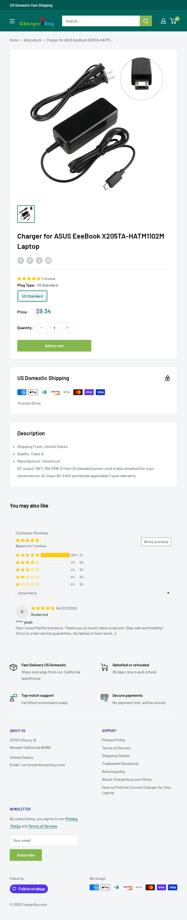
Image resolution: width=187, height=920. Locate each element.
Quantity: (25, 327)
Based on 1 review (31, 545)
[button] (29, 278)
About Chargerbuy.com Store (127, 779)
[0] (173, 21)
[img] (43, 608)
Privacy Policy (113, 739)
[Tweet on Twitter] (39, 260)
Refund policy (114, 771)
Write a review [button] (156, 541)
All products (33, 40)
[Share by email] (48, 260)
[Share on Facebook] (20, 260)
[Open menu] (12, 21)
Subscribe (26, 855)
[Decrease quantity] (41, 328)
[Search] (146, 21)
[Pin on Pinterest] (30, 260)
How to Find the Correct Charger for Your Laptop (136, 790)
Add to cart (54, 345)
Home (14, 40)
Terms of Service (116, 747)
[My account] (163, 21)
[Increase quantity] (67, 328)
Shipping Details (116, 755)
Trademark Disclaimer (120, 763)
